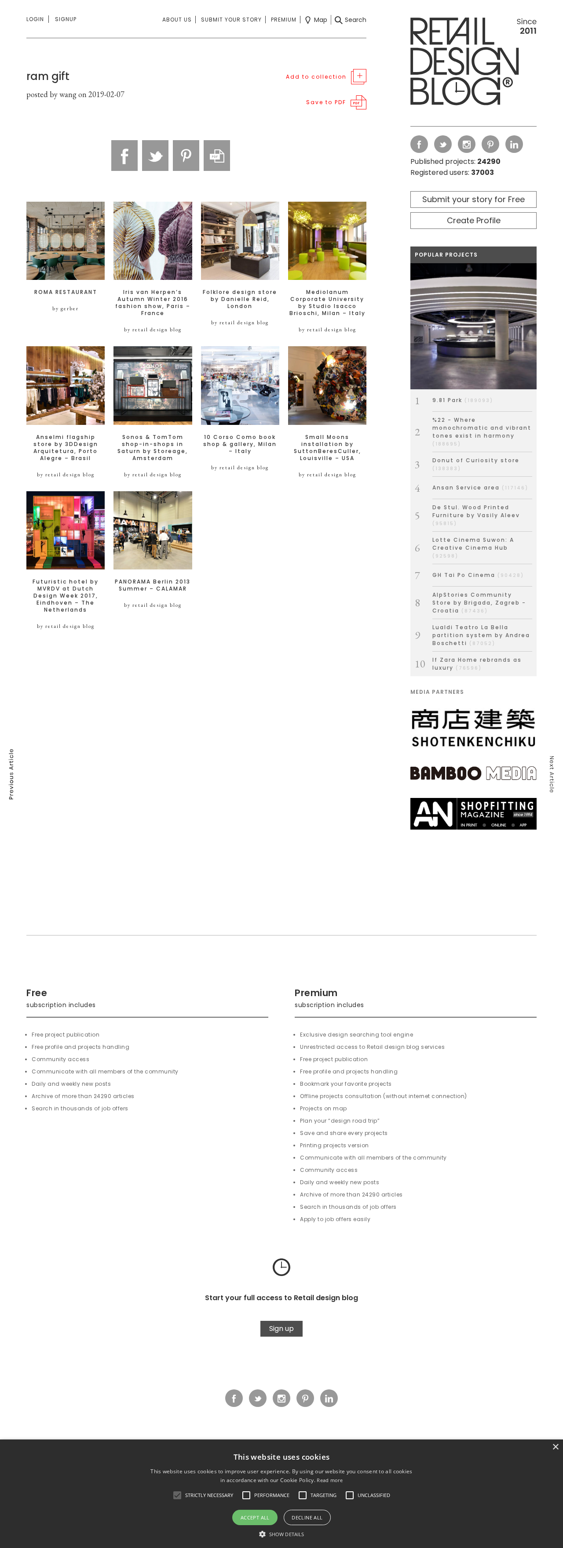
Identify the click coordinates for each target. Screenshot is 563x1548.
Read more (330, 1480)
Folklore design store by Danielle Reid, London (240, 299)
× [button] (555, 1447)
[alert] (281, 1493)
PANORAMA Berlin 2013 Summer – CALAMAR (152, 585)
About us (177, 19)
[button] (177, 1495)
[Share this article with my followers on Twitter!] (155, 155)
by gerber (65, 308)
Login (35, 19)
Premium (283, 19)
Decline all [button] (307, 1517)
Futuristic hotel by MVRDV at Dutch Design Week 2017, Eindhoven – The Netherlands (66, 595)
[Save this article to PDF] (217, 155)
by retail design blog (153, 329)
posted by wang (51, 94)
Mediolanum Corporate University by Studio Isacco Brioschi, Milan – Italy (327, 303)
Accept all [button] (255, 1517)
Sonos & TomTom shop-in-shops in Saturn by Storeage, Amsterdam (152, 448)
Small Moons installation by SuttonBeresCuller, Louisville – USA (327, 448)
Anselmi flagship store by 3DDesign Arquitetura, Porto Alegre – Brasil (65, 448)
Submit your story (231, 19)
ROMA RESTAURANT (65, 292)
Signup (66, 19)
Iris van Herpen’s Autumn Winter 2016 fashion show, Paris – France (152, 303)
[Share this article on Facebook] (124, 155)
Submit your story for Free (473, 199)
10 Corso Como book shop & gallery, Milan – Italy (240, 444)
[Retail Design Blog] (473, 63)
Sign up (281, 1328)
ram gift (47, 76)
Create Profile (474, 220)
